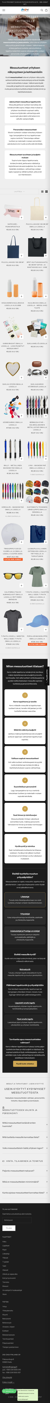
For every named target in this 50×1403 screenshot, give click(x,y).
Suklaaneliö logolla (37, 343)
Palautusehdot (7, 1343)
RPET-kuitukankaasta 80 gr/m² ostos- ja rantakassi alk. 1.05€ (37, 264)
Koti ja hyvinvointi (9, 1278)
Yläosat (5, 1258)
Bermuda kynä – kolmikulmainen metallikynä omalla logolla (37, 426)
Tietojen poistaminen (10, 1347)
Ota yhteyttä (7, 1377)
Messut (5, 1286)
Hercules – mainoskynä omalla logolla (13, 508)
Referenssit (6, 1323)
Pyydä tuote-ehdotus (25, 1064)
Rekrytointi (6, 1319)
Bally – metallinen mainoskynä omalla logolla (12, 468)
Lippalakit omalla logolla (25, 1003)
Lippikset (5, 1246)
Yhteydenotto (7, 1310)
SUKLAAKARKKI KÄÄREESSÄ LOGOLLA (37, 385)
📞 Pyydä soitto (47, 676)
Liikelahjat (25, 897)
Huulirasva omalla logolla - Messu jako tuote (37, 305)
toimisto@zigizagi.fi (9, 1367)
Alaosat (5, 1270)
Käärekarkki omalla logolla (13, 423)
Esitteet (5, 1331)
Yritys (4, 1306)
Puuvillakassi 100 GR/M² (13, 262)
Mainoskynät (25, 969)
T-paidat (5, 1262)
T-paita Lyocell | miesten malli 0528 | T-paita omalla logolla (12, 638)
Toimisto (5, 1282)
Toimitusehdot (8, 1339)
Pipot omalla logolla (25, 1019)
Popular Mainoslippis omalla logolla (37, 637)
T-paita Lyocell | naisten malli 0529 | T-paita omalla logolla (37, 594)
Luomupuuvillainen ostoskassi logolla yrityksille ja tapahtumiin (37, 552)
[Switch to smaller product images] (46, 191)
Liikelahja (5, 1254)
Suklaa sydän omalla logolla (13, 385)
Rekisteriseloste (8, 1335)
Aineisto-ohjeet (8, 1327)
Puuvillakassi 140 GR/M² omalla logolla (37, 225)
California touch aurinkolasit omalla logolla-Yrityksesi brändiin (13, 595)
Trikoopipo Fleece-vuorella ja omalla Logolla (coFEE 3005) (13, 551)
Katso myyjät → (8, 1382)
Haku (4, 1241)
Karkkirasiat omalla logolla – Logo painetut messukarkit (12, 346)
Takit (4, 1266)
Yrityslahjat (25, 914)
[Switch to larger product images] (42, 191)
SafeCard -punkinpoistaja (13, 225)
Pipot (4, 1250)
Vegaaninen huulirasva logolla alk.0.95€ (12, 304)
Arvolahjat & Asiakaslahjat (12, 1290)
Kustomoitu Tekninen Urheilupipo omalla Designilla (37, 509)
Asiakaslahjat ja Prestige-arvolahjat (25, 931)
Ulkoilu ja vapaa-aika (9, 1274)
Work (4, 1294)
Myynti (5, 1315)
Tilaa (9, 1228)
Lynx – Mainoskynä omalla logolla (37, 467)
